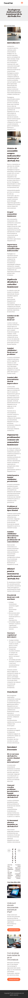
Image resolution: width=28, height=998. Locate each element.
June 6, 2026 (14, 887)
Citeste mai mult (13, 929)
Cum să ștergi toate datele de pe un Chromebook (13, 956)
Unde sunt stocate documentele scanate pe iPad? (12, 907)
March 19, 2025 (15, 937)
